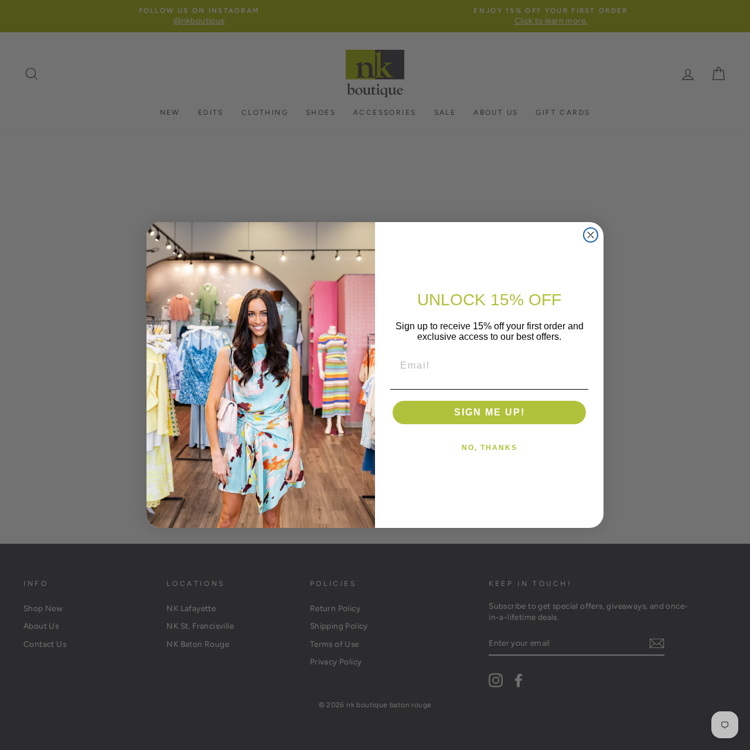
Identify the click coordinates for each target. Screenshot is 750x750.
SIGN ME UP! (489, 412)
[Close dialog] (591, 235)
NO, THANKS (489, 448)
